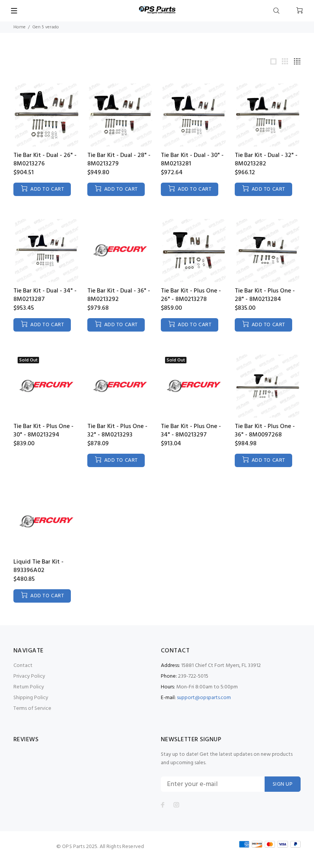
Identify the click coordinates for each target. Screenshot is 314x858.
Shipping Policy (30, 697)
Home (19, 27)
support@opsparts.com (204, 697)
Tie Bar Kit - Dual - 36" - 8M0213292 (118, 295)
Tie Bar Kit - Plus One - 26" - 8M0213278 (191, 295)
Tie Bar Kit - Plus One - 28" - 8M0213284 (265, 295)
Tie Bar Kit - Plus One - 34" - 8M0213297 (191, 431)
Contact (23, 665)
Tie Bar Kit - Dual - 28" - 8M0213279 (118, 159)
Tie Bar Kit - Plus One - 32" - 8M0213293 (117, 431)
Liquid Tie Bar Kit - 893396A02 (38, 566)
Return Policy (28, 687)
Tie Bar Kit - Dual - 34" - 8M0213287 (45, 295)
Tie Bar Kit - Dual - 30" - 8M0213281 (192, 159)
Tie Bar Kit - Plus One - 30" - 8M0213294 (43, 431)
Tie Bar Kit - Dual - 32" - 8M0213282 (266, 159)
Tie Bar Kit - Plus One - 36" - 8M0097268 (265, 431)
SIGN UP (283, 784)
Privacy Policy (29, 676)
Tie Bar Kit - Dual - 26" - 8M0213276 (45, 159)
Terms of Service (32, 708)
